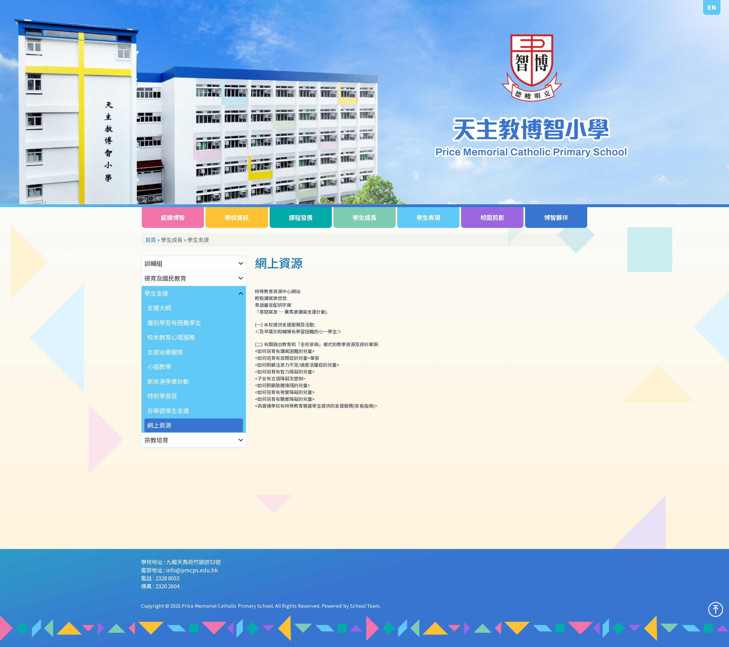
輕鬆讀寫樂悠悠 (271, 298)
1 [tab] (688, 181)
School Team (365, 605)
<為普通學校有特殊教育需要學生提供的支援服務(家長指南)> (316, 405)
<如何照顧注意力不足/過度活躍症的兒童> (297, 364)
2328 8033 (167, 578)
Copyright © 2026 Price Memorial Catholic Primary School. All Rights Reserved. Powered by (245, 605)
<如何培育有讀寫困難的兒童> (285, 351)
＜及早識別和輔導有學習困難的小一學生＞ (298, 331)
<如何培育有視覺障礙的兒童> (285, 392)
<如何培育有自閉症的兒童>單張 (287, 357)
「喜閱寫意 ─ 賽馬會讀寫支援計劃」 (292, 311)
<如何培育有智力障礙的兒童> (285, 371)
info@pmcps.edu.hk (192, 570)
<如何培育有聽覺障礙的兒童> (285, 398)
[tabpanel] (364, 102)
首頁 (150, 239)
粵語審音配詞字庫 (273, 304)
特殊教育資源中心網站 (277, 291)
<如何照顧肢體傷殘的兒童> (283, 385)
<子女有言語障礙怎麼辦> (281, 378)
